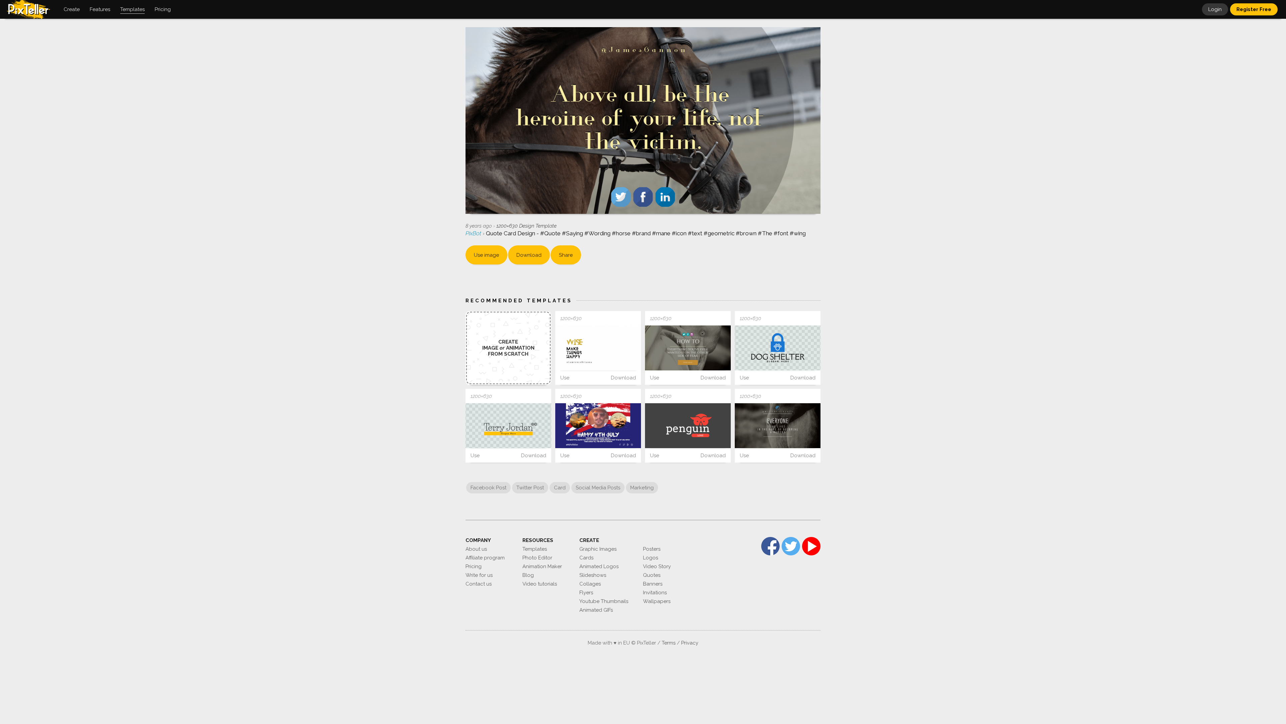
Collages (590, 584)
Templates (534, 549)
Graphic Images (598, 549)
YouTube (811, 546)
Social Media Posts (598, 488)
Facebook (770, 546)
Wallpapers (656, 601)
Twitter (791, 546)
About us (476, 549)
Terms (668, 643)
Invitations (655, 593)
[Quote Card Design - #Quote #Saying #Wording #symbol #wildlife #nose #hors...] (777, 425)
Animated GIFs (596, 610)
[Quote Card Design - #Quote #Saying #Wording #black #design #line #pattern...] (598, 347)
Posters (651, 549)
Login (1215, 9)
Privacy (689, 643)
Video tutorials (539, 584)
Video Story (657, 566)
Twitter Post (530, 488)
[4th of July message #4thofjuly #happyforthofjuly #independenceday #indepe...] (598, 425)
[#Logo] (777, 347)
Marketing (642, 488)
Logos (650, 558)
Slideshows (592, 575)
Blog (528, 575)
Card (560, 488)
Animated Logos (599, 566)
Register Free (1253, 9)
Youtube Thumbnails (603, 601)
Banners (652, 584)
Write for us (479, 575)
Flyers (586, 593)
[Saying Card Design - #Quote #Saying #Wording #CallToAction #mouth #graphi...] (688, 347)
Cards (586, 558)
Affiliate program (485, 558)
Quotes (651, 575)
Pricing (474, 566)
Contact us (479, 584)
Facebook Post (488, 488)
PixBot (474, 233)
